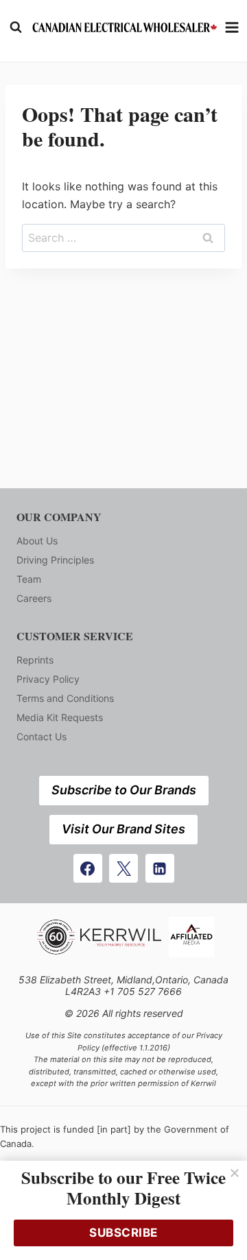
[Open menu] (232, 27)
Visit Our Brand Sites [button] (123, 829)
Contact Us (41, 736)
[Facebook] (87, 868)
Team (28, 579)
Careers (33, 598)
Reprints (35, 660)
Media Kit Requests (59, 717)
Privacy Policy (48, 679)
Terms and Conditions (65, 698)
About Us (37, 540)
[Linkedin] (159, 868)
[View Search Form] (15, 27)
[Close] (235, 1173)
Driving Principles (55, 560)
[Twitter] (123, 868)
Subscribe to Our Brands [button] (123, 790)
